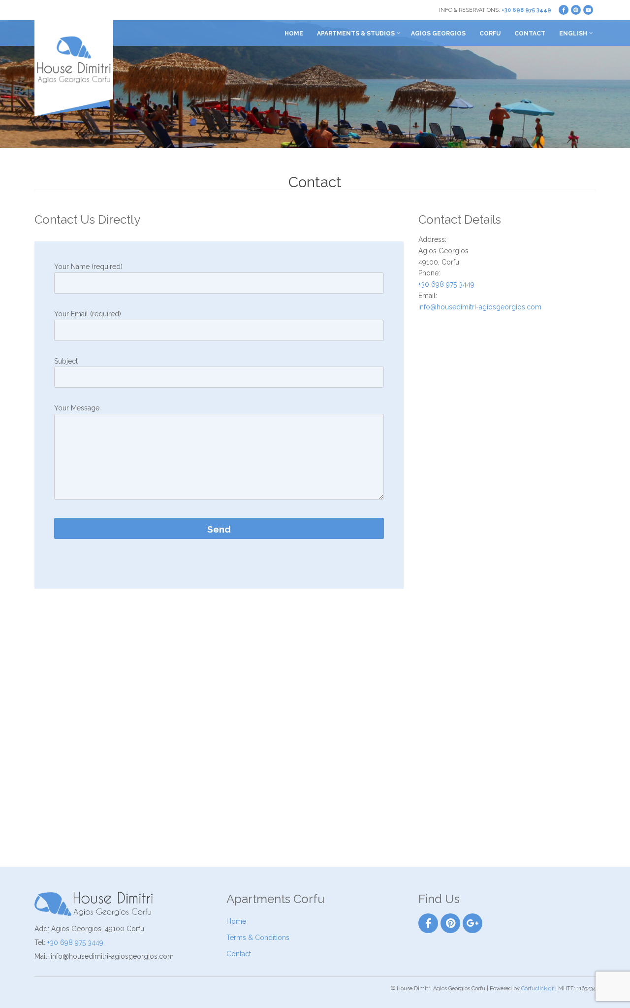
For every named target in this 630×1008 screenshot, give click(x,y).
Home (293, 33)
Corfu (490, 33)
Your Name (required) (88, 266)
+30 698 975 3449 (526, 10)
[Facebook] (428, 923)
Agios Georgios (438, 33)
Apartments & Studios (356, 33)
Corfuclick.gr (537, 988)
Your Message (76, 408)
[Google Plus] (472, 923)
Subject (66, 361)
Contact (529, 33)
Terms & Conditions (257, 937)
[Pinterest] (450, 923)
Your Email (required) (87, 314)
